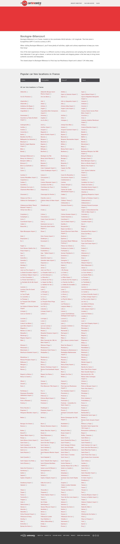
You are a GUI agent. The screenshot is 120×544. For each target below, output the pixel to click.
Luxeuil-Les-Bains (26, 323)
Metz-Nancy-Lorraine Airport (69, 340)
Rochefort (64, 426)
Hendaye (23, 265)
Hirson (43, 265)
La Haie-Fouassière (26, 277)
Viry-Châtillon (45, 519)
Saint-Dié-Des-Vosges (47, 442)
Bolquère (84, 149)
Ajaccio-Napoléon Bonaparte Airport (90, 97)
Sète (82, 482)
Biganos (43, 144)
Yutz (82, 521)
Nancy (43, 364)
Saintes (83, 463)
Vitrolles (63, 519)
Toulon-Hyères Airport (47, 494)
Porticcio (84, 405)
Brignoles (64, 163)
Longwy (83, 311)
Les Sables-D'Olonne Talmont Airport (29, 307)
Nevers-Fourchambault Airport (50, 369)
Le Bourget (44, 292)
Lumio (43, 321)
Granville (23, 258)
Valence (63, 502)
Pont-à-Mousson (25, 400)
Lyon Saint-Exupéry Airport (89, 323)
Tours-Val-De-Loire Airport (69, 497)
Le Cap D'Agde (24, 294)
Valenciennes (24, 504)
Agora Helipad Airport (88, 94)
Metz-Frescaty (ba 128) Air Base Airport (49, 341)
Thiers (22, 490)
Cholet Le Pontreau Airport (89, 198)
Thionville (44, 490)
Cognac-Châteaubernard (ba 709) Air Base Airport (89, 211)
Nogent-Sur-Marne (46, 374)
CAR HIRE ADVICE (89, 3)
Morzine (63, 359)
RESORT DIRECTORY (76, 3)
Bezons (63, 141)
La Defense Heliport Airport (28, 275)
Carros (42, 180)
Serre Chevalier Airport (88, 473)
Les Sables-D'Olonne (87, 304)
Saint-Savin (64, 457)
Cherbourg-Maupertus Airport (90, 194)
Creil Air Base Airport (67, 221)
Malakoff (64, 328)
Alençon (84, 101)
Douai (83, 236)
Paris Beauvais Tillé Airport (49, 386)
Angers (43, 108)
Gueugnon (64, 260)
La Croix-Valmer (86, 272)
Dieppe (83, 226)
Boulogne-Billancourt (26, 156)
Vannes (22, 507)
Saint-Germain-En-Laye (88, 445)
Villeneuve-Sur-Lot (67, 516)
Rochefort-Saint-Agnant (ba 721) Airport (89, 427)
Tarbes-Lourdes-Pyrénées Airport (68, 486)
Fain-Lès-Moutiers (87, 241)
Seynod (22, 475)
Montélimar (24, 357)
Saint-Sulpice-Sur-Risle (27, 460)
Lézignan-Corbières (67, 325)
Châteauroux (85, 203)
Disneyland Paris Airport (88, 231)
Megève (83, 335)
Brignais (43, 163)
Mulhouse (23, 362)
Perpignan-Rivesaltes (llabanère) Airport (26, 394)
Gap (21, 253)
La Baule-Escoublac (87, 270)
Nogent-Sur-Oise (66, 374)
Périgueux (84, 410)
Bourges (63, 158)
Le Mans (63, 296)
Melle (42, 338)
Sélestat (23, 485)
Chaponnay (44, 189)
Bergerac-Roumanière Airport (70, 139)
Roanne (22, 426)
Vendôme (44, 509)
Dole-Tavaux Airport (47, 236)
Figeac (22, 245)
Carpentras (23, 180)
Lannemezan (65, 287)
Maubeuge (23, 335)
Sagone (43, 437)
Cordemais (84, 216)
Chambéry (64, 187)
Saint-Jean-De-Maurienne (89, 447)
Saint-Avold (65, 437)
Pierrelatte (64, 393)
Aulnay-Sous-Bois (66, 124)
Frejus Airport (24, 250)
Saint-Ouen (85, 452)
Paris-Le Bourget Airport (88, 386)
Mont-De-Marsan (66, 345)
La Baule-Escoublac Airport (28, 272)
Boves (43, 160)
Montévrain (44, 357)
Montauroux (44, 347)
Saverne (84, 470)
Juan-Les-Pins (45, 270)
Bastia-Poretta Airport (47, 134)
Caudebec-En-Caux (87, 182)
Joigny (63, 267)
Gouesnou (64, 255)
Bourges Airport (86, 158)
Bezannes (44, 141)
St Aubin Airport (86, 478)
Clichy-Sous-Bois (25, 209)
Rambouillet (85, 412)
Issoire (22, 267)
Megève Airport (25, 338)
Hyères (63, 265)
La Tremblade (85, 282)
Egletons (64, 238)
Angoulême (24, 111)
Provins (63, 410)
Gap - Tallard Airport (47, 253)
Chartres (84, 192)
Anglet (83, 108)
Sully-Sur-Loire (45, 482)
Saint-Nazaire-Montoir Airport (50, 452)
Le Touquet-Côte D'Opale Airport (28, 302)
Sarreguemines (45, 470)
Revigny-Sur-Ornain (26, 423)
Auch (42, 124)
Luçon (43, 323)
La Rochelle (85, 279)
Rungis (22, 437)
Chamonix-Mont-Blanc (27, 189)
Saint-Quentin (24, 457)
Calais (22, 170)
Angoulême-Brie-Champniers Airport (49, 112)
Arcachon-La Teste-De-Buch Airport (28, 119)
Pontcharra (64, 400)
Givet (42, 255)
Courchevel (64, 219)
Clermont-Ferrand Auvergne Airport (89, 206)
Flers (42, 245)
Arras (83, 118)
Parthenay (23, 391)
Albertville (23, 101)
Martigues (64, 333)
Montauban (24, 347)
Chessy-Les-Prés (25, 198)
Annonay (43, 115)
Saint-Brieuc (85, 437)
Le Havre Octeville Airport (89, 294)
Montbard (64, 347)
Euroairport (44, 241)
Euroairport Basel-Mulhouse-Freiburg (69, 242)
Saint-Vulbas (85, 460)
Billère (63, 144)
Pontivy (22, 403)
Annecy (63, 111)
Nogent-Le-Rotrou (26, 374)
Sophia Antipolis (25, 478)
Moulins (83, 359)
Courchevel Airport (26, 221)
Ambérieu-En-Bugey (26, 106)
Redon (22, 417)
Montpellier (44, 352)
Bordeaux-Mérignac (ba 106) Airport (89, 152)
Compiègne (24, 216)
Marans (43, 330)
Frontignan (64, 250)
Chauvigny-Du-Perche (47, 194)
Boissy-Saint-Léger (67, 149)
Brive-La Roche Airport (88, 163)
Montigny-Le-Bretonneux (68, 350)
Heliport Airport (86, 262)
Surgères (63, 482)
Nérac (43, 376)
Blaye (83, 146)
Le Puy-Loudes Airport (88, 299)
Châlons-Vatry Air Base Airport (50, 200)
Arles (62, 118)
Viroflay (22, 519)
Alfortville (23, 103)
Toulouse (64, 494)
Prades (83, 408)
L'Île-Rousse (64, 270)
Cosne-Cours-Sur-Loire (48, 219)
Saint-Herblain (45, 447)
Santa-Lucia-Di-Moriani (48, 468)
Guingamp (84, 260)
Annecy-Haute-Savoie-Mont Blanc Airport (89, 112)
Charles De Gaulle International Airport (67, 190)
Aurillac (22, 127)
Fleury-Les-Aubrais (67, 245)
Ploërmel (64, 395)
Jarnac (43, 267)
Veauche (23, 509)
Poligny (63, 398)
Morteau (43, 359)
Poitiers (22, 398)
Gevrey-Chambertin (67, 253)
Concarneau (44, 216)
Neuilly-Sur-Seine (86, 367)
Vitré (22, 521)
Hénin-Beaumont (86, 265)
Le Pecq (43, 299)
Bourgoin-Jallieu (25, 160)
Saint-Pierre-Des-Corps (88, 454)
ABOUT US (40, 535)
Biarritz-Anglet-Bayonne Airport (27, 145)
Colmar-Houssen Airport (68, 214)
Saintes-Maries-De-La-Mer (69, 465)
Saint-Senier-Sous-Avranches (90, 457)
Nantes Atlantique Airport (49, 367)
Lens (62, 301)
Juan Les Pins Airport (27, 270)
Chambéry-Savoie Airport (89, 187)
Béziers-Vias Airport (87, 165)
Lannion (84, 287)
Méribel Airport (86, 362)
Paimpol (63, 383)
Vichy (83, 511)
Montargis (84, 345)
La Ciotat (64, 272)
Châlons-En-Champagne (27, 200)
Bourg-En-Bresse (86, 156)
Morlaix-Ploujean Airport (28, 359)
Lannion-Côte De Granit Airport (27, 290)
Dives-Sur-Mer (85, 233)
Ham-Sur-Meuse (66, 262)
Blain (62, 146)
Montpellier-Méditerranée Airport (68, 353)
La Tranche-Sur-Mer (67, 282)
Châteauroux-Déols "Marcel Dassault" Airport (28, 206)
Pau (42, 391)
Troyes (83, 499)
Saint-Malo (44, 450)
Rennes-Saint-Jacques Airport (90, 420)
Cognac (63, 209)
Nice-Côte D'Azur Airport (88, 369)
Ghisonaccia (85, 253)
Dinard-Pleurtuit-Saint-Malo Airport (69, 232)
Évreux (63, 526)
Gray (82, 258)
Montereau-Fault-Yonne (48, 350)
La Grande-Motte (86, 275)
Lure (82, 321)
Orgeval (63, 381)
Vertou (43, 511)
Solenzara (64, 475)
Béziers (63, 165)
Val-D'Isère (44, 502)
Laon (42, 289)
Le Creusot (44, 294)
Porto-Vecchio (24, 408)
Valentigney (44, 504)
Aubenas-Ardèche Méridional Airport (90, 121)
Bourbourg (64, 156)
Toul (82, 492)
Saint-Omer (64, 452)
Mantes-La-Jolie (25, 330)
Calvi (62, 170)
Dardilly (63, 224)
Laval (63, 289)
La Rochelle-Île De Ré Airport (29, 282)
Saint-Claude (45, 440)
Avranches (23, 132)
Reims (43, 417)
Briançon (23, 163)
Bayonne (84, 134)
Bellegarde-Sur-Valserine (28, 139)
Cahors (83, 168)
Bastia (22, 134)
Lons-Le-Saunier (25, 313)
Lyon (62, 323)
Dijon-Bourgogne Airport (27, 231)
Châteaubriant (85, 200)
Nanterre (84, 364)
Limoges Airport (46, 311)
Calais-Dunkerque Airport (48, 170)
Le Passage (24, 299)
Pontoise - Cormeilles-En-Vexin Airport (68, 404)
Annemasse (24, 115)
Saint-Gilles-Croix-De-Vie (28, 447)
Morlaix (83, 357)
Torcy (62, 492)
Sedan (22, 473)
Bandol (83, 132)
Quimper (43, 412)
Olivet (22, 381)
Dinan (43, 231)
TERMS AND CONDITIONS (83, 535)
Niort (62, 371)
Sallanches (84, 465)
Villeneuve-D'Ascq (25, 516)
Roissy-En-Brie (65, 430)
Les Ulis (43, 306)
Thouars (83, 490)
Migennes (84, 340)
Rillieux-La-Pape (86, 423)
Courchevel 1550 (86, 219)
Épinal (83, 524)
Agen (83, 92)
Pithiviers (44, 395)
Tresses (43, 499)
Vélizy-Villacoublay (47, 521)
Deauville (23, 226)
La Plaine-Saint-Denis (27, 279)
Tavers (83, 487)
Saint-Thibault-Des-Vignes (49, 460)
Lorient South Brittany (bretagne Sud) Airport (68, 314)
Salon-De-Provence (26, 468)
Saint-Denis (85, 440)
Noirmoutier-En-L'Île (87, 374)
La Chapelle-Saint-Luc (48, 272)
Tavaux (83, 485)
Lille (62, 309)
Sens (42, 473)
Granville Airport (46, 258)
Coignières (23, 214)
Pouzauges (64, 408)
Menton (83, 338)
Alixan (43, 103)
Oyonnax (43, 383)
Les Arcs (84, 301)
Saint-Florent (65, 442)
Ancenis (83, 106)
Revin (43, 423)
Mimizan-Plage (45, 345)
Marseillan (84, 330)
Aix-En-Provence (25, 96)
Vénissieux (64, 521)
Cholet (63, 198)
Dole (22, 236)
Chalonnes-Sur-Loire (26, 187)
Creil (42, 221)
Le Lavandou (24, 296)
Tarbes (43, 485)
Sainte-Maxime (66, 463)
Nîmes (63, 376)
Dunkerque (44, 238)
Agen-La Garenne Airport (68, 94)
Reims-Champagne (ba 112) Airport (69, 418)
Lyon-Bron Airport (25, 325)
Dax (82, 224)
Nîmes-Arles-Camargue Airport (88, 377)
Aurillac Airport (45, 127)
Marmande (64, 330)
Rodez (22, 430)
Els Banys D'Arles (86, 238)
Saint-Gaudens (25, 445)
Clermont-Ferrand (66, 205)
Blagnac (43, 146)
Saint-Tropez (65, 460)
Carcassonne (45, 177)
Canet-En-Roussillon (67, 175)
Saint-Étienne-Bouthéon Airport (48, 464)
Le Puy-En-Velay (66, 299)
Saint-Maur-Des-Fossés (88, 450)
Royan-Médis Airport (26, 435)
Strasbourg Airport (26, 482)
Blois (22, 149)
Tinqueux (44, 492)
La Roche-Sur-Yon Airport (69, 279)
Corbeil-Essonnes (66, 216)
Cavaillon (23, 184)
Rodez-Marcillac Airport (48, 430)
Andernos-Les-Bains (26, 108)
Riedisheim (64, 423)
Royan (83, 433)
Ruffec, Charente (86, 435)
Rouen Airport (65, 433)
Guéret (22, 262)
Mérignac (23, 364)
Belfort (83, 137)
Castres (22, 182)
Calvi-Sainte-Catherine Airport (88, 171)
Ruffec (63, 435)
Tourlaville (23, 497)
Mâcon (43, 362)
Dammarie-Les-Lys (46, 224)
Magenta (23, 328)
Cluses (43, 209)
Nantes (22, 367)
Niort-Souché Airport (87, 371)
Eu (21, 241)
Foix (82, 245)
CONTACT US (47, 535)
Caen (22, 168)
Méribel (63, 362)
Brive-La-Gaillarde (26, 165)
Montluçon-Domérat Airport (28, 352)
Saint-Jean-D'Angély (67, 447)
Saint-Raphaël (45, 457)
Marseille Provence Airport (49, 333)
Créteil (22, 224)
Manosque (84, 328)
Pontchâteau (85, 400)
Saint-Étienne (24, 463)
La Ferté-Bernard (46, 275)
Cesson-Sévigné (66, 184)
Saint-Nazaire (24, 452)
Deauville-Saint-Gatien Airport (48, 227)
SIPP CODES (66, 535)
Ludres (83, 318)
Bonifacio (44, 151)
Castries (63, 182)
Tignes (22, 492)
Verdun (63, 509)
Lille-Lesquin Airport (87, 309)
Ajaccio (63, 96)
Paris (22, 386)
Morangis (64, 357)
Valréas (83, 504)
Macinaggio (85, 325)
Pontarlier (44, 400)
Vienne (43, 514)
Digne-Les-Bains (66, 229)
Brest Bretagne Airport (88, 160)
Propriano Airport (46, 410)
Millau (83, 342)
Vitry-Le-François (86, 519)
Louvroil (63, 318)
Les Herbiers (44, 304)
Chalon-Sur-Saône (86, 184)
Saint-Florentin (86, 442)
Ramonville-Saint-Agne (88, 415)
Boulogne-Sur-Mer (46, 156)
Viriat (83, 516)
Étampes (43, 526)
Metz (22, 340)
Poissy (83, 395)
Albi (42, 101)
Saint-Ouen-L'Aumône (67, 454)
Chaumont (23, 194)
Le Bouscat (64, 292)
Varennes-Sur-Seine (67, 507)
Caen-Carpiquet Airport (48, 168)
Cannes (83, 175)
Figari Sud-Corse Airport (88, 243)
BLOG (98, 3)
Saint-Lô (23, 450)
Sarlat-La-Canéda (66, 468)
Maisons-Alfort (45, 328)
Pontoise (43, 403)
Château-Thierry (66, 200)
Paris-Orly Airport (86, 388)
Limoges (23, 311)
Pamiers (84, 383)
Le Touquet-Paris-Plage (48, 301)
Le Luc (43, 296)
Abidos (63, 92)
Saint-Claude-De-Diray (68, 440)
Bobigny (43, 149)
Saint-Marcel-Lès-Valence (69, 450)
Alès (62, 103)
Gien (22, 255)
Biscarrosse (84, 144)
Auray (83, 124)
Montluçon (84, 350)
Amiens (43, 106)
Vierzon (63, 514)
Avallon (22, 129)
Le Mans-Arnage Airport (88, 296)
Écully (43, 524)
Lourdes (83, 316)
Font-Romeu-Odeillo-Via (28, 248)
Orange (43, 381)
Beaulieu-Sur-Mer (25, 137)
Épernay (63, 524)
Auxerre (63, 127)
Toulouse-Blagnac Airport (89, 494)
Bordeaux (64, 151)
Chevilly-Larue (45, 198)
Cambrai (23, 175)
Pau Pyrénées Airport (67, 391)
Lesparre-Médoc (66, 306)
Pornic (83, 403)
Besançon (23, 141)
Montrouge (84, 355)
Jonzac (83, 267)
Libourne (43, 309)
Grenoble (23, 260)
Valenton (64, 504)
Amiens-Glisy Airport (67, 106)
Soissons (43, 475)
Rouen (43, 433)
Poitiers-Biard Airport (47, 398)
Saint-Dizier (24, 442)
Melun (63, 338)
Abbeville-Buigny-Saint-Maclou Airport (48, 93)
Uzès (22, 502)
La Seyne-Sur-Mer (46, 282)
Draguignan (24, 238)
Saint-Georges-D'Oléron (68, 445)
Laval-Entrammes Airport (89, 289)
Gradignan (84, 255)
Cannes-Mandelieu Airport (28, 177)
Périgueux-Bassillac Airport (28, 412)
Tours (42, 497)
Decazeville (64, 226)
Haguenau (44, 262)
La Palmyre (84, 277)
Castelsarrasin (65, 180)
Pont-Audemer (85, 398)
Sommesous (85, 475)
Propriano (23, 410)
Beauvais (64, 137)
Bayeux (63, 134)
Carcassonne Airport (67, 177)
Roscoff (22, 433)
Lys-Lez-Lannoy (46, 325)
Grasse (63, 258)
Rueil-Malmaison (46, 435)
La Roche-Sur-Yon (46, 279)
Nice (62, 369)
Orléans (83, 381)
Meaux (63, 335)
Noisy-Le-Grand (25, 376)
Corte (22, 219)
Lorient (43, 313)
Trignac (63, 499)
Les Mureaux (65, 304)
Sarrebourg (23, 470)
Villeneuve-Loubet (46, 516)
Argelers (43, 118)
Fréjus (83, 250)
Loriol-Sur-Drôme (86, 313)
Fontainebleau (45, 248)
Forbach (83, 248)
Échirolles (23, 524)
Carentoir (84, 177)
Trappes (22, 499)
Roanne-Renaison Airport (48, 426)
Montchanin (24, 350)
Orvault (22, 383)
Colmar (43, 214)
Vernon (83, 509)
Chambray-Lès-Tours (47, 187)
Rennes (83, 417)
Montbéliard (85, 347)
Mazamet (44, 335)
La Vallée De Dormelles (68, 284)
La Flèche (64, 275)
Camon (43, 175)
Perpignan (84, 391)
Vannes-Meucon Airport (48, 507)
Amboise (84, 103)
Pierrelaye (84, 393)
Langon (43, 287)
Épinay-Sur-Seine (25, 526)
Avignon (43, 129)
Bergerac (43, 139)
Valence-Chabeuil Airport (89, 502)
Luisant (22, 321)
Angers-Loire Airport (67, 108)
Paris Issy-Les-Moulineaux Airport (68, 387)
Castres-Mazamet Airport (48, 182)
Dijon (83, 229)
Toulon (22, 494)
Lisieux (63, 311)
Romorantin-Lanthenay (88, 430)
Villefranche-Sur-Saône (88, 514)
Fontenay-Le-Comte (67, 248)
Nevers (22, 369)
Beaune (43, 137)
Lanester (23, 287)
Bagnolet (44, 132)
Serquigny (64, 473)
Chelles (63, 194)
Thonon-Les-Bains (66, 490)
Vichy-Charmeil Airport (27, 514)
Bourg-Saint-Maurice (47, 158)
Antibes (63, 115)
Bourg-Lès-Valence (26, 158)
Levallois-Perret (86, 306)
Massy (83, 333)
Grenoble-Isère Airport (47, 260)
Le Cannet (84, 292)
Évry (82, 526)
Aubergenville (24, 124)
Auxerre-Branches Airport (89, 127)
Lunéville (64, 321)
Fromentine (44, 250)
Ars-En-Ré (44, 120)
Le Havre (64, 294)
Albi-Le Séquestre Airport (69, 101)
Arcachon (84, 115)
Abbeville (23, 92)
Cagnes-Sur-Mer (65, 168)
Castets (83, 180)
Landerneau (85, 284)
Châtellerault (45, 205)
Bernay (83, 139)
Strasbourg (84, 480)
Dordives (64, 236)
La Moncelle (44, 277)
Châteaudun (65, 203)
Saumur (63, 470)
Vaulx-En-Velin (85, 507)
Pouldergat (44, 408)
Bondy (22, 151)
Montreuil (84, 352)
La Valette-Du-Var (46, 284)
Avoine (83, 129)
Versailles (23, 511)
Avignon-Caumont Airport (69, 129)
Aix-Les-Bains (45, 96)
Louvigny (44, 318)
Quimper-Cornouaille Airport (69, 412)
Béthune (43, 165)
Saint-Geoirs (45, 445)
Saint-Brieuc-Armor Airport (28, 440)
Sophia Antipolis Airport (48, 478)
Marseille (23, 333)
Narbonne (64, 367)
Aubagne (64, 120)
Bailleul (63, 132)
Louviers (23, 318)
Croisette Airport (86, 221)
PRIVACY (73, 535)
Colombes (84, 214)
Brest (62, 160)
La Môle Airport (66, 277)
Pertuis (43, 393)
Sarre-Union (85, 468)
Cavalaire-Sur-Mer (46, 184)
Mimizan (23, 345)
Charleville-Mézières (87, 189)
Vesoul (63, 511)
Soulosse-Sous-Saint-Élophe (69, 478)
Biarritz (83, 141)
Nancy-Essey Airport (67, 364)
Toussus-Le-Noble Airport (89, 497)
